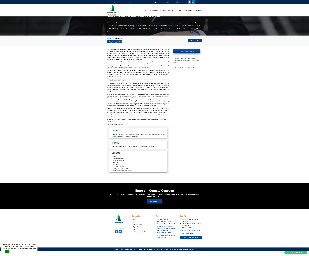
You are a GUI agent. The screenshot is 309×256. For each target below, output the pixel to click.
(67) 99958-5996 (181, 2)
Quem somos (136, 222)
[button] (295, 252)
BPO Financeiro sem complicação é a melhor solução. (166, 220)
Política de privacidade (139, 232)
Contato (135, 229)
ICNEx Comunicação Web (186, 249)
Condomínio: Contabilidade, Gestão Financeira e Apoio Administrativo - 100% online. (186, 60)
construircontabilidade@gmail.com (165, 2)
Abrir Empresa (137, 224)
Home (109, 38)
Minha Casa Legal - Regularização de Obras (163, 232)
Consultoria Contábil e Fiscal (165, 224)
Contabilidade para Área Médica (183, 67)
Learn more (32, 249)
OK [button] (7, 251)
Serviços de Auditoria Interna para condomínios (165, 236)
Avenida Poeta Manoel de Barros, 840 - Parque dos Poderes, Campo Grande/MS (133, 2)
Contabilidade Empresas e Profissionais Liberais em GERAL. (166, 227)
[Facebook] (189, 2)
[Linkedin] (193, 2)
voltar (195, 40)
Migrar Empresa (137, 227)
